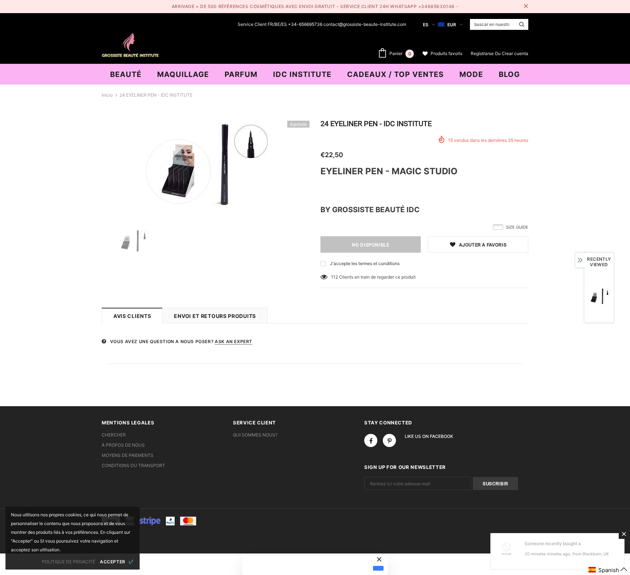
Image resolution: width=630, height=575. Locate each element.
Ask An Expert (233, 341)
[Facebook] (370, 440)
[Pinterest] (389, 440)
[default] (378, 568)
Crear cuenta (515, 53)
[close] (525, 6)
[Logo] (130, 44)
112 (334, 277)
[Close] (624, 534)
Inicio (107, 95)
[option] (206, 165)
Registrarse (483, 53)
